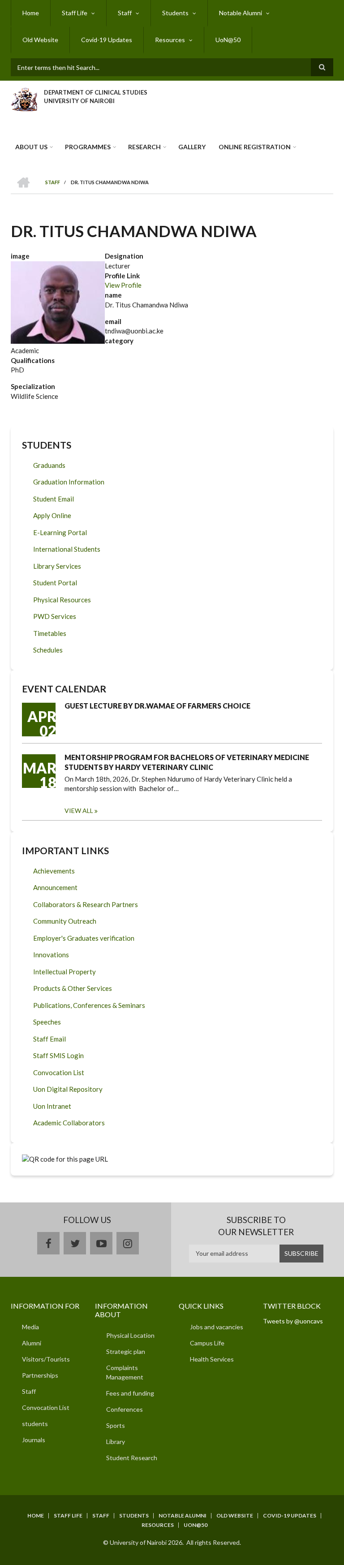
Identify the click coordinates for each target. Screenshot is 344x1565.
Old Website (40, 39)
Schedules (48, 650)
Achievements (54, 871)
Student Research (131, 1457)
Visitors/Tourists (46, 1359)
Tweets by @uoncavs (293, 1321)
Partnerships (40, 1375)
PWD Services (54, 616)
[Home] (24, 98)
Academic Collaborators (69, 1123)
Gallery (192, 147)
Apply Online (52, 515)
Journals (33, 1440)
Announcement (55, 887)
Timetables (49, 633)
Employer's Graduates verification (83, 938)
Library (115, 1441)
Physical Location (130, 1335)
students (35, 1423)
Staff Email (49, 1039)
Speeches (47, 1022)
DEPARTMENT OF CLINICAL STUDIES (95, 92)
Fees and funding (130, 1393)
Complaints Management (124, 1372)
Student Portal (55, 583)
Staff (125, 13)
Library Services (57, 566)
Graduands (49, 465)
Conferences (124, 1409)
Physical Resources (62, 600)
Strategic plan (125, 1351)
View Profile (123, 285)
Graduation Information (68, 482)
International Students (66, 549)
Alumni (31, 1343)
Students (175, 13)
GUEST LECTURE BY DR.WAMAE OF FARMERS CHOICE (157, 705)
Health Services (212, 1359)
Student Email (53, 499)
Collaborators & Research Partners (85, 904)
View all (78, 810)
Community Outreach (64, 921)
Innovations (51, 955)
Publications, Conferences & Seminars (89, 1005)
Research (144, 147)
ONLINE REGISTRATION (255, 147)
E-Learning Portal (60, 532)
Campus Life (207, 1343)
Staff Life (74, 13)
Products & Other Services (72, 988)
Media (30, 1327)
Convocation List (58, 1072)
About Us (31, 147)
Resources (170, 39)
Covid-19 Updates (106, 39)
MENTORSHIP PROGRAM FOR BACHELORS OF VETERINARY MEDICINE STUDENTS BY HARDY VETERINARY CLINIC (186, 762)
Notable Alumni (240, 13)
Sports (115, 1425)
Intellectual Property (64, 972)
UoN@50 (228, 39)
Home (30, 13)
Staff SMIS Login (58, 1055)
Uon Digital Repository (68, 1089)
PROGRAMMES (88, 147)
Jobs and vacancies (216, 1327)
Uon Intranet (52, 1106)
